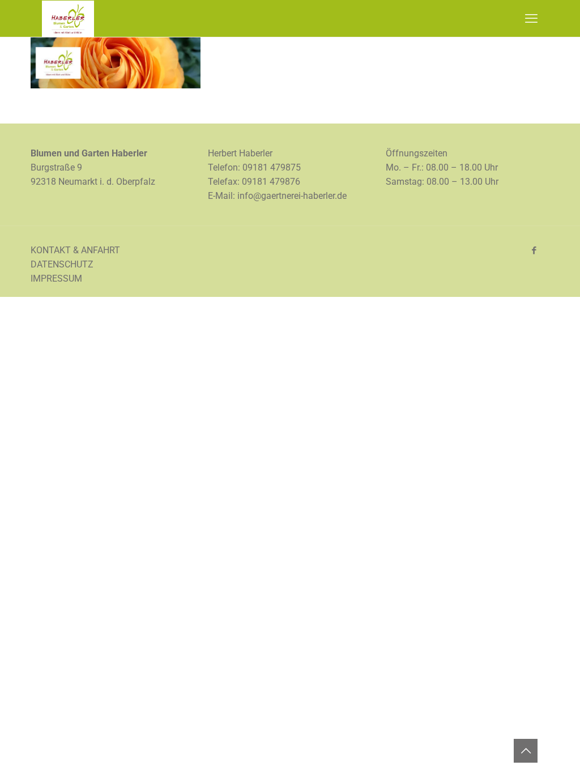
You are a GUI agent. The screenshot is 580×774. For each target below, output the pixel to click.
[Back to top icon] (526, 751)
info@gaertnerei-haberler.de (292, 195)
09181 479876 (271, 181)
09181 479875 (271, 167)
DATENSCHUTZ (62, 264)
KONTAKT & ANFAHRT (75, 250)
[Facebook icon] (534, 250)
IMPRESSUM (56, 278)
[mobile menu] (531, 18)
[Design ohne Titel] (116, 85)
